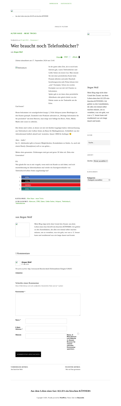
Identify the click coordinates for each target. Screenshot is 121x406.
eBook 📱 (76, 57)
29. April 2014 (24, 40)
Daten (43, 201)
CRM (38, 201)
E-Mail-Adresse (19, 328)
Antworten (18, 273)
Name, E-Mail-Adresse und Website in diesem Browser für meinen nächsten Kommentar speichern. (71, 342)
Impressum (53, 3)
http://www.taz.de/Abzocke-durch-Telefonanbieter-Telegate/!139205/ (50, 269)
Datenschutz (66, 3)
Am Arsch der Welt (19, 368)
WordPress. (63, 398)
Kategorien (91, 178)
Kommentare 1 (34, 40)
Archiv (90, 161)
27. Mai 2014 (25, 264)
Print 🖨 (59, 57)
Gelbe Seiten (50, 201)
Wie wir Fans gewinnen (72, 368)
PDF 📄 (67, 57)
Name (18, 320)
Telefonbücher (20, 203)
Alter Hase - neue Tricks (24, 33)
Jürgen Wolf (18, 52)
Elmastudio (80, 398)
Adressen (32, 201)
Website (18, 335)
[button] (25, 177)
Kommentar (20, 292)
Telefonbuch (66, 201)
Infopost (58, 201)
